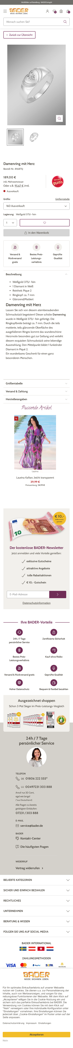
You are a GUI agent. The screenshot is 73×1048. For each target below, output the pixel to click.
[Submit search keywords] (65, 22)
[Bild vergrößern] (59, 118)
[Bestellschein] (61, 11)
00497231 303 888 (38, 787)
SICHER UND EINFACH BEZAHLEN (24, 890)
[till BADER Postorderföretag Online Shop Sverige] (23, 949)
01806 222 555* (36, 778)
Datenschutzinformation (37, 603)
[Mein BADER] (47, 11)
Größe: (6, 199)
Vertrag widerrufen (28, 868)
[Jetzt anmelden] (57, 594)
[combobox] (36, 22)
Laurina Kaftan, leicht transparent (35, 477)
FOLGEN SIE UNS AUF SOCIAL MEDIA (25, 931)
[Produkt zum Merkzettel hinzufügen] (45, 222)
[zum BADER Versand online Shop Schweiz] (41, 949)
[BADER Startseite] (19, 11)
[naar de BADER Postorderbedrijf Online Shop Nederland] (50, 949)
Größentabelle (62, 199)
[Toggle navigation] (5, 11)
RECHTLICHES (12, 900)
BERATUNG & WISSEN (16, 921)
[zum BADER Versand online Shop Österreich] (32, 949)
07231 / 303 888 (27, 813)
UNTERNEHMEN (13, 911)
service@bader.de (31, 826)
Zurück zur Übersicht (20, 34)
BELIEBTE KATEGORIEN (17, 880)
